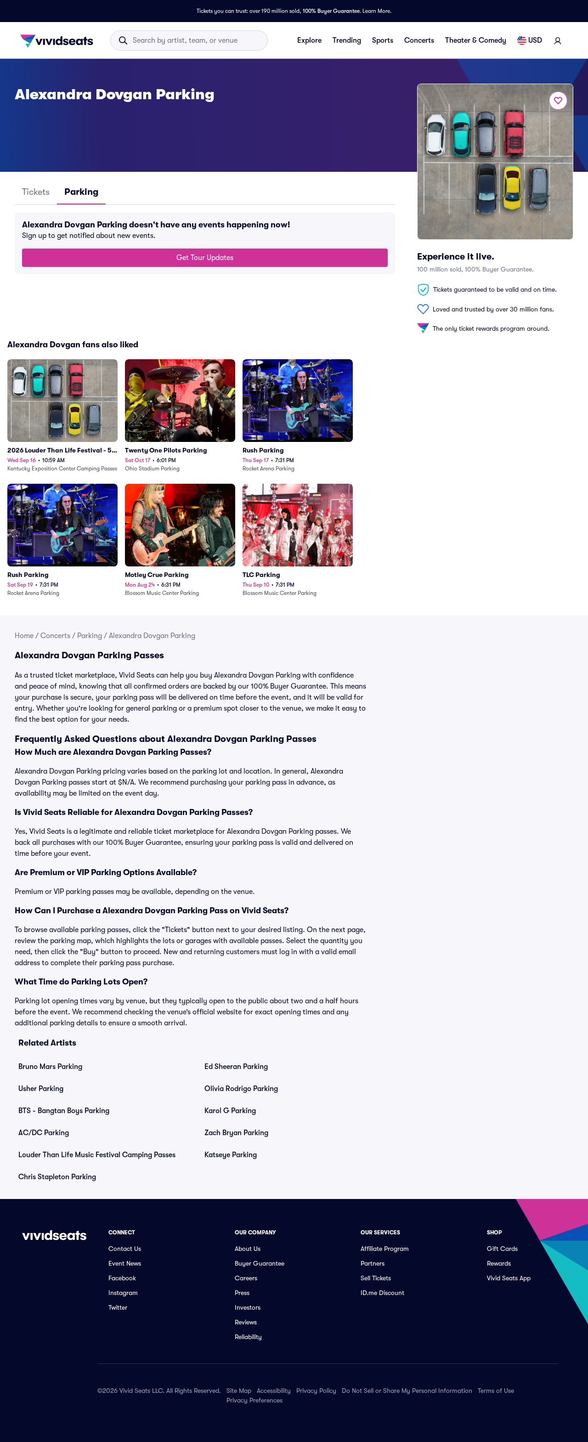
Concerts (419, 40)
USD (535, 40)
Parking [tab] (81, 192)
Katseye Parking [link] (230, 1155)
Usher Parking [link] (40, 1089)
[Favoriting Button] (558, 100)
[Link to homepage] (59, 40)
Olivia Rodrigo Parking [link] (241, 1089)
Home (24, 636)
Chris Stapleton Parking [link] (57, 1177)
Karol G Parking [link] (230, 1111)
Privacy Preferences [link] (254, 1400)
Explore (309, 40)
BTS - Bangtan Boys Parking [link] (63, 1111)
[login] (558, 40)
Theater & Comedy (475, 40)
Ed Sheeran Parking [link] (236, 1067)
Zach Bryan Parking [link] (236, 1133)
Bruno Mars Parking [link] (50, 1067)
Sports (382, 40)
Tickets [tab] (36, 192)
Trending (347, 40)
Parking (89, 636)
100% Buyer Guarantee (331, 11)
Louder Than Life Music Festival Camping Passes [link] (96, 1155)
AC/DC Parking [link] (43, 1133)
